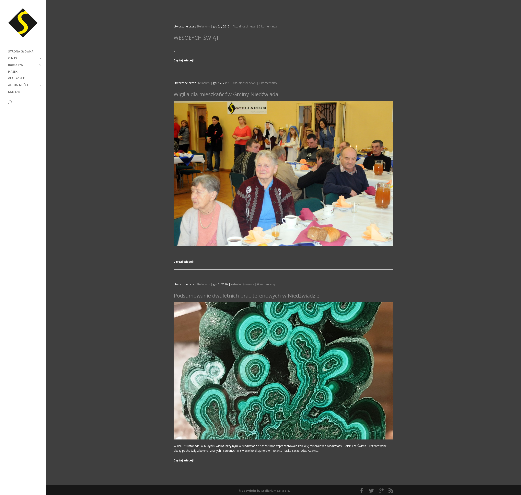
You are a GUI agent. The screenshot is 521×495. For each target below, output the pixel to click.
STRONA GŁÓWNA (20, 51)
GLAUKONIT (16, 78)
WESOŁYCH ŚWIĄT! (197, 37)
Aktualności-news (244, 26)
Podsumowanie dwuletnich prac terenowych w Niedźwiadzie (246, 295)
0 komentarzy (268, 26)
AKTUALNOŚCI (18, 85)
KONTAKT (15, 92)
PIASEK (13, 71)
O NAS (12, 58)
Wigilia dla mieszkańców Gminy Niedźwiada (226, 94)
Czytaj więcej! (184, 60)
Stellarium (203, 26)
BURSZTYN (15, 65)
